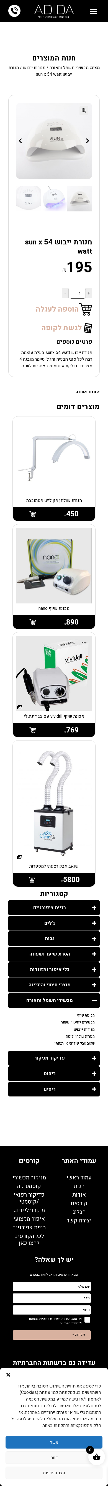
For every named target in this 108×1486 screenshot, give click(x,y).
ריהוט (50, 1073)
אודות (79, 1195)
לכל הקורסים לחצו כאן (29, 1239)
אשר (54, 1442)
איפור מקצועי (29, 1219)
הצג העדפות (54, 1473)
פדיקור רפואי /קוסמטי (29, 1198)
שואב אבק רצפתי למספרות (54, 866)
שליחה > (78, 1335)
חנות (79, 1186)
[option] (79, 198)
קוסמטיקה (29, 1186)
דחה (54, 1458)
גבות (50, 938)
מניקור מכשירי (29, 1178)
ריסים (50, 1089)
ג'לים (49, 923)
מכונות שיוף (86, 1015)
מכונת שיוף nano (54, 608)
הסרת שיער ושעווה (49, 954)
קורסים (79, 1203)
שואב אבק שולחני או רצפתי (75, 1043)
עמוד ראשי (79, 1178)
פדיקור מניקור (49, 1058)
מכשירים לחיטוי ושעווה (78, 1022)
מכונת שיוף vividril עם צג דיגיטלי (54, 716)
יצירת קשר (78, 1221)
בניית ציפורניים (49, 907)
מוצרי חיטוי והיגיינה (50, 984)
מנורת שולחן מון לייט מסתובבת (54, 500)
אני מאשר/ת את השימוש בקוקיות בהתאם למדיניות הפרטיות (55, 1321)
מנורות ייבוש (34, 67)
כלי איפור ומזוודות (50, 969)
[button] (8, 1375)
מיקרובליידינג (29, 1210)
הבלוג (79, 1212)
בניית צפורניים (29, 1228)
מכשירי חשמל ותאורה (69, 67)
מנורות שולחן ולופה (80, 1036)
